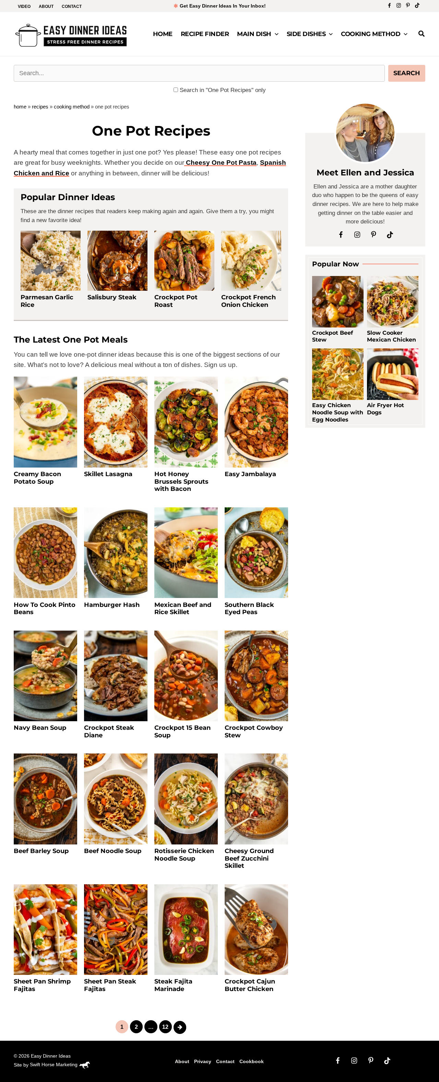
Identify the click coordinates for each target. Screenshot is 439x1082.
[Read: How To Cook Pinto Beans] (45, 552)
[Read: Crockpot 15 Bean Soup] (186, 675)
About (46, 6)
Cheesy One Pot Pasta (220, 162)
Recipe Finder (205, 34)
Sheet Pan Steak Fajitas (110, 985)
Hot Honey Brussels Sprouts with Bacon (181, 481)
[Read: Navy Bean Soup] (45, 675)
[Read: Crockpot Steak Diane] (115, 675)
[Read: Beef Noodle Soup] (115, 798)
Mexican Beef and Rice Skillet (182, 608)
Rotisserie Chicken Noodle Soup (184, 854)
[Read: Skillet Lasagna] (115, 421)
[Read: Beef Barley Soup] (45, 798)
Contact (72, 6)
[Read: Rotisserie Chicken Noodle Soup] (186, 798)
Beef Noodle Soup (112, 851)
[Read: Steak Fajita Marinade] (186, 929)
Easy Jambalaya (250, 474)
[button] (274, 34)
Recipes (40, 107)
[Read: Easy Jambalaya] (256, 421)
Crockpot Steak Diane (109, 731)
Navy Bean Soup (40, 728)
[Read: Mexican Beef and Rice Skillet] (186, 552)
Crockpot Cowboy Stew (254, 731)
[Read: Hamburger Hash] (115, 552)
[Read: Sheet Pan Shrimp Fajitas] (45, 929)
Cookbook (251, 1061)
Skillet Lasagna (108, 474)
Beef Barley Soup (41, 851)
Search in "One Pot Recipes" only (222, 90)
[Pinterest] (408, 5)
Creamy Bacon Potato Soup (37, 477)
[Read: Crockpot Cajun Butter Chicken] (256, 929)
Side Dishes (306, 34)
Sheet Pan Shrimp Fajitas (42, 985)
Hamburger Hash (112, 605)
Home (163, 34)
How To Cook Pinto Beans (44, 608)
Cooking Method (370, 34)
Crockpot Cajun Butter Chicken (250, 985)
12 (165, 1027)
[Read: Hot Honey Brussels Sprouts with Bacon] (186, 421)
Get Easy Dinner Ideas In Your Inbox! (222, 6)
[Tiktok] (417, 5)
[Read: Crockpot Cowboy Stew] (256, 675)
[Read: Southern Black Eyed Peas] (256, 552)
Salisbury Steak (112, 297)
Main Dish (254, 34)
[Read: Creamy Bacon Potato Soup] (45, 421)
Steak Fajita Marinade (173, 985)
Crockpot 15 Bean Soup (182, 731)
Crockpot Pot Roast (176, 301)
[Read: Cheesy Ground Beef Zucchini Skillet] (256, 798)
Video (24, 6)
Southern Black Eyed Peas (249, 608)
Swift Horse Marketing (54, 1064)
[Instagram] (398, 5)
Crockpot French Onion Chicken (248, 301)
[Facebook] (389, 5)
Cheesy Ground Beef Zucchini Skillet (249, 858)
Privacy (202, 1061)
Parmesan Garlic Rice (47, 301)
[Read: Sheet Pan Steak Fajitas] (115, 929)
